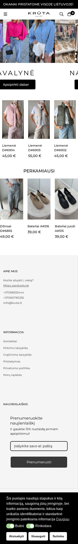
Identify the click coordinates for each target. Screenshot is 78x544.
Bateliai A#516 (38, 226)
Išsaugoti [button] (38, 536)
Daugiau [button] (62, 519)
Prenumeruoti (39, 462)
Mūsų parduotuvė (16, 285)
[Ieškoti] (61, 14)
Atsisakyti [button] (16, 536)
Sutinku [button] (58, 536)
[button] (10, 526)
